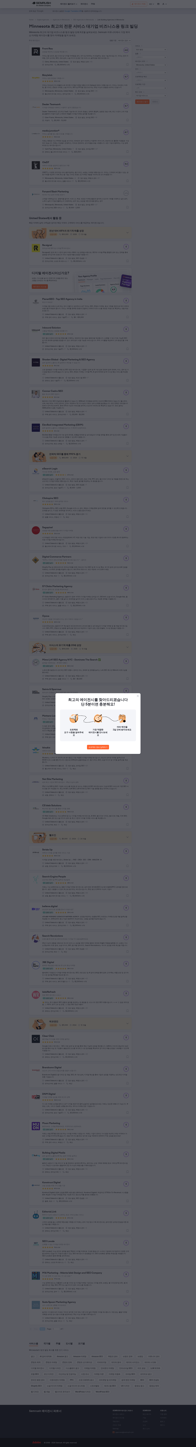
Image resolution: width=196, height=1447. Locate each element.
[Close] (138, 696)
